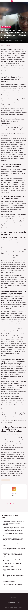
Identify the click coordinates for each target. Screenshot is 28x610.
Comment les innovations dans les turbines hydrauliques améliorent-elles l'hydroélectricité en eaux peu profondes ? (13, 529)
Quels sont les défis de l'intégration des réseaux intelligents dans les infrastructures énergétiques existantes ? (13, 565)
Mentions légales (11, 602)
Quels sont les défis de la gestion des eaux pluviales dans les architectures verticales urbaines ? (13, 539)
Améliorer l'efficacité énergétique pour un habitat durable (13, 559)
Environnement (6, 26)
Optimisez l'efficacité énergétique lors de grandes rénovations (13, 534)
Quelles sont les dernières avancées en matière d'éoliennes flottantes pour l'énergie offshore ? (13, 575)
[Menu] (16, 1)
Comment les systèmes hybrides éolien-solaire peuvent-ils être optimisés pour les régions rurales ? (13, 554)
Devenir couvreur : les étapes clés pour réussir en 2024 (12, 585)
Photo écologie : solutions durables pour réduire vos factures (12, 570)
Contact (18, 602)
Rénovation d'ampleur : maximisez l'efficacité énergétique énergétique (14, 580)
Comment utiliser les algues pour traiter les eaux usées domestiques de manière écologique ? (13, 523)
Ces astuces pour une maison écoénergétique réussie (13, 544)
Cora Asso (14, 598)
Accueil (2, 45)
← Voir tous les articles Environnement (10, 504)
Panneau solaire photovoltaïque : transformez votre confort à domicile (14, 549)
